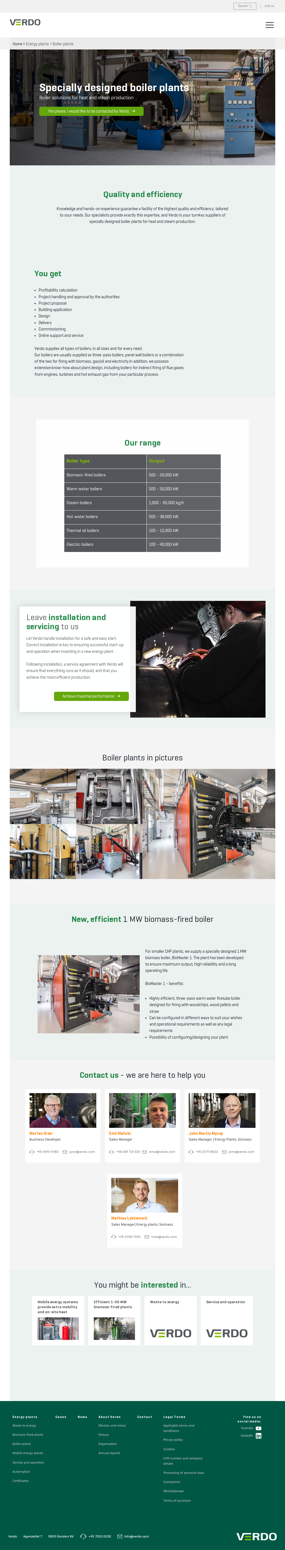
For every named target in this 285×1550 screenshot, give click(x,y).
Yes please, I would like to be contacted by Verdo (88, 111)
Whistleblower (173, 1491)
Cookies (169, 1449)
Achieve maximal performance (88, 696)
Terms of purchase (177, 1500)
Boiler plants (63, 44)
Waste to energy (24, 1425)
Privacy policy (173, 1440)
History (104, 1435)
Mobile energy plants (28, 1453)
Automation (21, 1472)
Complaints (171, 1482)
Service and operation (28, 1462)
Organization (108, 1444)
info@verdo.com (136, 1536)
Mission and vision (112, 1425)
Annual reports (109, 1453)
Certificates (21, 1481)
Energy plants (37, 44)
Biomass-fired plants (28, 1435)
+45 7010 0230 (99, 1536)
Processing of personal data (183, 1473)
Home (17, 44)
